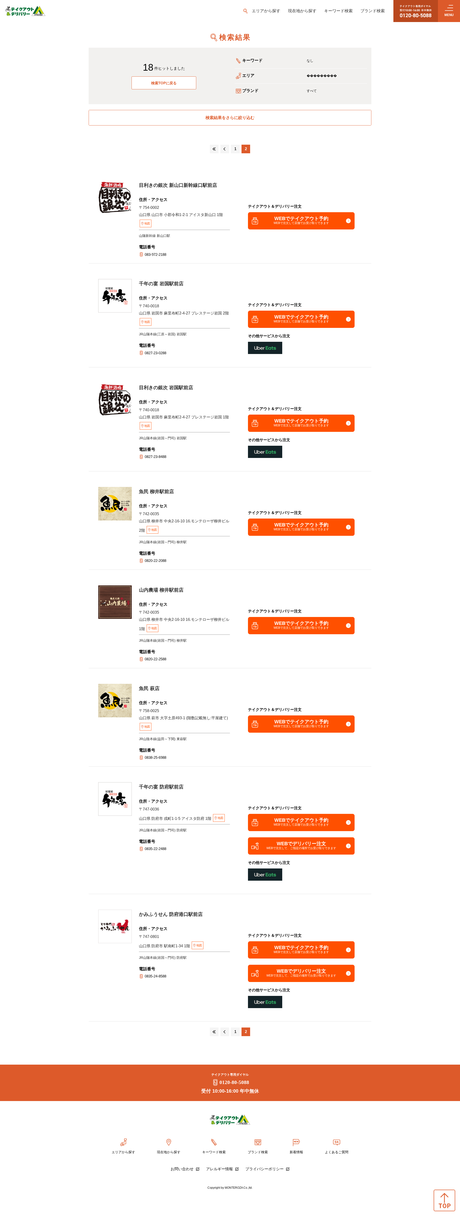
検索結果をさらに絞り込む (230, 117)
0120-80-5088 (234, 1082)
